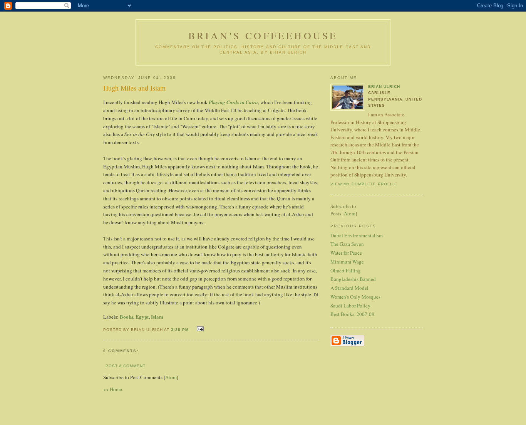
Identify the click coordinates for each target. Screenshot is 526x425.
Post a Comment (126, 366)
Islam (157, 316)
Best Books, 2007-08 (352, 314)
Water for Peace (346, 252)
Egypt (142, 316)
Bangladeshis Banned (353, 278)
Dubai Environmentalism (356, 235)
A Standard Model (349, 287)
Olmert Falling (345, 270)
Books (126, 316)
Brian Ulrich (384, 86)
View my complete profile (363, 184)
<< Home (112, 389)
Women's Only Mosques (355, 296)
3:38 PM (180, 330)
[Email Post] (199, 329)
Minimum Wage (347, 261)
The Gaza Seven (347, 243)
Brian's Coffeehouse (263, 35)
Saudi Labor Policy (350, 305)
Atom (171, 377)
